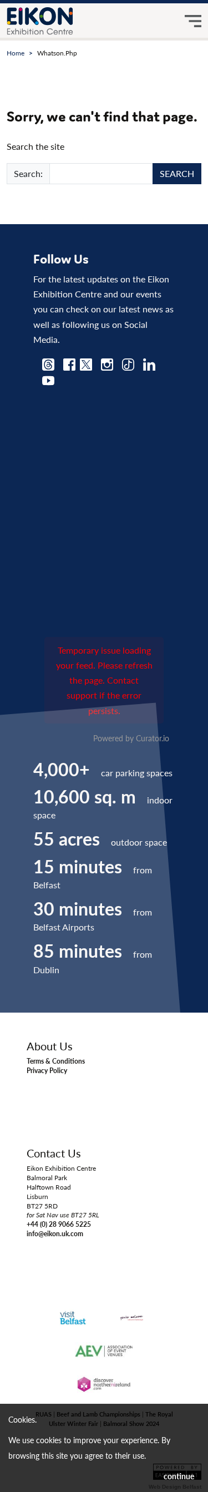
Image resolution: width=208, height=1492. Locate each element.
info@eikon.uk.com (55, 1233)
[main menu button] (193, 21)
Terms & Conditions (56, 1061)
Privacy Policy (47, 1070)
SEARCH (177, 173)
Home (15, 53)
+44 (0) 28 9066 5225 (59, 1224)
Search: (28, 173)
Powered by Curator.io (131, 738)
